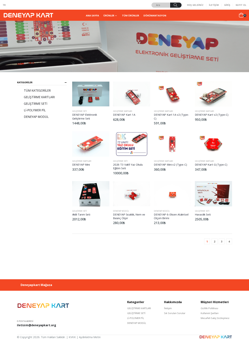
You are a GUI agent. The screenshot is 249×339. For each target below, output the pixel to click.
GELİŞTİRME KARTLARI (122, 111)
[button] (242, 15)
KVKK (72, 337)
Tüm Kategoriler (37, 91)
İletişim (168, 308)
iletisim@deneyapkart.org (36, 325)
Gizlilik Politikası (209, 308)
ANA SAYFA (92, 15)
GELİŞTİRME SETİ (79, 111)
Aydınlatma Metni (89, 337)
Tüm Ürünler (130, 15)
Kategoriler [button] (24, 82)
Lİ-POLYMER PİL (35, 110)
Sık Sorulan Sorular (174, 313)
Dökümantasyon (154, 15)
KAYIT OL (241, 5)
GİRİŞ (227, 5)
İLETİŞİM (214, 5)
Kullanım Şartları (210, 313)
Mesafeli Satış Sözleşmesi (215, 318)
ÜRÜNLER (108, 15)
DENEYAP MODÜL (121, 211)
